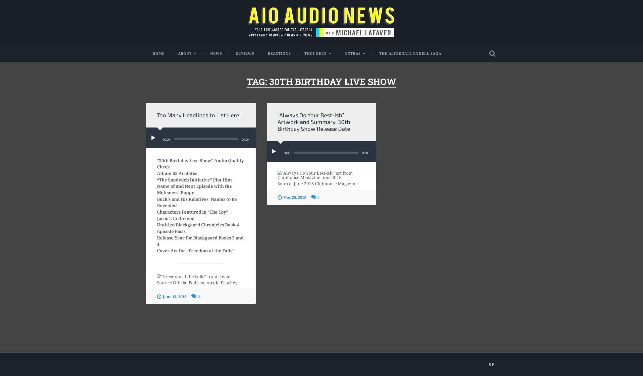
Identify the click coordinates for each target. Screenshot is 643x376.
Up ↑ (493, 364)
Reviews (245, 53)
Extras (353, 53)
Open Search (492, 53)
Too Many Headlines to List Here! (199, 115)
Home (158, 53)
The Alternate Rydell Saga (410, 53)
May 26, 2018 (294, 197)
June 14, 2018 (174, 296)
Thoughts (315, 53)
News (216, 53)
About (185, 53)
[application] (201, 138)
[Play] (154, 138)
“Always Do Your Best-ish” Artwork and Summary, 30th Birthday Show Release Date (314, 122)
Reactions (279, 53)
